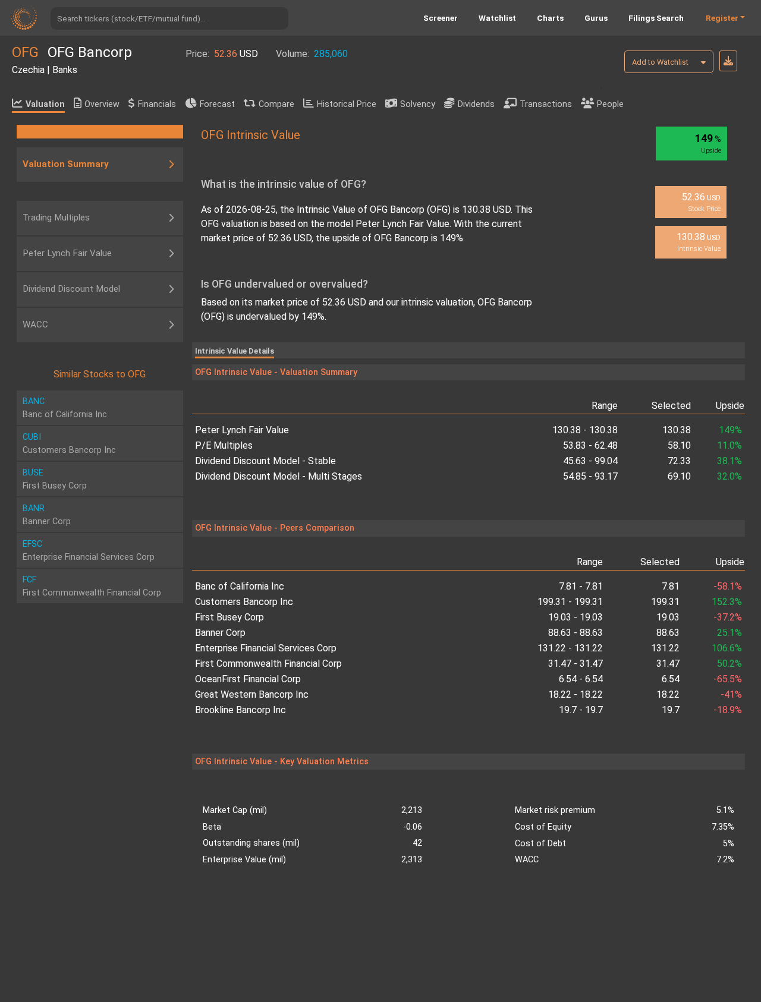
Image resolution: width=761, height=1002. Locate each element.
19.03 (668, 617)
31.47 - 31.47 (575, 663)
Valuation (45, 104)
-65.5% (727, 679)
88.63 (668, 632)
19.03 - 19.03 (575, 617)
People (610, 104)
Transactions (546, 104)
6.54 (671, 679)
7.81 (671, 586)
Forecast (217, 104)
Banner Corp (220, 632)
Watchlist (497, 18)
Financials (157, 104)
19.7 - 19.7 (581, 710)
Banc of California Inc (239, 586)
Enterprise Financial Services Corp (266, 648)
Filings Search (656, 18)
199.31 (665, 601)
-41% (731, 694)
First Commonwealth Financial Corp (268, 663)
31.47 (668, 663)
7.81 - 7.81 (581, 586)
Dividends (476, 104)
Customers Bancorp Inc (244, 601)
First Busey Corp (229, 617)
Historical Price (346, 104)
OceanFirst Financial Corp (248, 679)
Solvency (417, 104)
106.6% (726, 648)
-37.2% (727, 617)
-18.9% (727, 710)
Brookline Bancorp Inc (240, 710)
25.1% (729, 632)
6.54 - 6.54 (581, 679)
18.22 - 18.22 (575, 694)
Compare (276, 104)
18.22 (668, 694)
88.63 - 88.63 (575, 632)
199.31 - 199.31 (570, 601)
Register (722, 18)
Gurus (596, 18)
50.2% (729, 663)
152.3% (726, 601)
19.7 (671, 710)
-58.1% (727, 586)
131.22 (665, 648)
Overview (102, 104)
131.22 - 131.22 (570, 648)
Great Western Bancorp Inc (252, 694)
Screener (440, 18)
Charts (550, 18)
